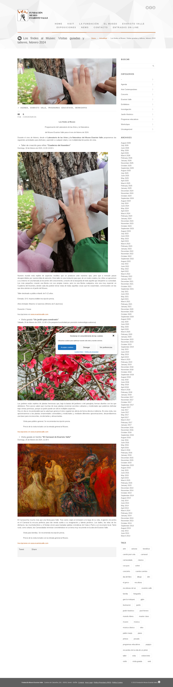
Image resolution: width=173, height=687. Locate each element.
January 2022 (126, 279)
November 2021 (127, 284)
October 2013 (126, 523)
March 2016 (125, 450)
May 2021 (125, 297)
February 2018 (126, 392)
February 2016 (126, 453)
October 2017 (126, 402)
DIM (148, 577)
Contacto (101, 27)
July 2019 (124, 349)
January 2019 (126, 364)
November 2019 (127, 342)
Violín (125, 661)
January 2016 (126, 455)
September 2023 (127, 228)
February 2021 (126, 304)
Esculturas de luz (129, 588)
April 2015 (125, 478)
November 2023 (127, 223)
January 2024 (126, 218)
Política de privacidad (91, 352)
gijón (142, 599)
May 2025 (125, 178)
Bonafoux (146, 549)
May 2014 (125, 506)
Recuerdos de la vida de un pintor (135, 650)
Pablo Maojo (127, 633)
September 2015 (127, 465)
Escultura (138, 582)
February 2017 (126, 422)
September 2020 (127, 317)
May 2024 (125, 208)
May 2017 (125, 415)
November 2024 (127, 193)
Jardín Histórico (127, 114)
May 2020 (125, 327)
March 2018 (125, 390)
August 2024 (126, 201)
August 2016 (126, 437)
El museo (110, 24)
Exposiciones (66, 27)
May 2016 (125, 445)
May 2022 (125, 269)
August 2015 (126, 468)
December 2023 (127, 221)
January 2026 (126, 161)
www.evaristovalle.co (39, 314)
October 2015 (126, 463)
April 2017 (125, 417)
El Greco (126, 582)
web (149, 661)
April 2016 (125, 448)
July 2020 (124, 322)
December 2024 (127, 191)
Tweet (21, 549)
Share (34, 549)
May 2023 (125, 239)
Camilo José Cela (129, 554)
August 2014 (126, 498)
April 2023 (125, 241)
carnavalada (127, 560)
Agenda (24, 108)
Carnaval (144, 554)
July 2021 (124, 291)
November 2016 (127, 430)
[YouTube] (153, 7)
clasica (140, 560)
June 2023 (125, 236)
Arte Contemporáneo (129, 89)
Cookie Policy (79, 352)
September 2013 (127, 526)
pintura (125, 639)
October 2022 (126, 256)
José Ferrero (144, 611)
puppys (148, 644)
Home (58, 24)
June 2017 (125, 412)
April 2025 (125, 181)
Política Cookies (117, 682)
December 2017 (127, 397)
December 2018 (127, 367)
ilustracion (127, 605)
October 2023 (126, 226)
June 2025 (125, 176)
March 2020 (125, 332)
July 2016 (124, 440)
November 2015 (127, 460)
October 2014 (126, 493)
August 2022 (126, 261)
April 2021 (125, 299)
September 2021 (127, 289)
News (85, 27)
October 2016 (126, 432)
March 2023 (125, 244)
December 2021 (127, 281)
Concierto (126, 571)
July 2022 (124, 264)
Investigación (126, 109)
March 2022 (125, 274)
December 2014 (127, 488)
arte (124, 549)
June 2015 (125, 473)
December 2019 (127, 339)
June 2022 (125, 266)
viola (134, 656)
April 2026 (125, 153)
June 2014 (125, 503)
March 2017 (125, 420)
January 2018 (126, 395)
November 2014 (127, 490)
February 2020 (126, 334)
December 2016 (127, 427)
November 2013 (127, 521)
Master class (144, 616)
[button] (113, 335)
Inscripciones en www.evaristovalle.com (33, 432)
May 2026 (125, 150)
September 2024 (127, 198)
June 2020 (125, 324)
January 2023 (126, 249)
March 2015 (125, 480)
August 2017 (126, 407)
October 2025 (126, 166)
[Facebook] (150, 7)
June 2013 (125, 533)
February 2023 (126, 246)
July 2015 (124, 470)
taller (125, 656)
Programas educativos (60, 108)
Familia (125, 594)
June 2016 (125, 443)
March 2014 (125, 510)
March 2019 (125, 359)
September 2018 (127, 375)
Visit (70, 24)
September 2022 (127, 259)
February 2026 (126, 158)
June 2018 (125, 382)
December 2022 (127, 251)
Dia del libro (127, 577)
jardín (138, 605)
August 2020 (126, 319)
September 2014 (127, 495)
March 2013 (125, 536)
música (136, 622)
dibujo (139, 577)
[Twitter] (147, 7)
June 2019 (125, 352)
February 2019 (126, 362)
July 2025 (124, 173)
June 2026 (125, 148)
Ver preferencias (106, 347)
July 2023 (124, 234)
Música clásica (128, 627)
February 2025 (126, 186)
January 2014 (126, 516)
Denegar (86, 347)
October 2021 (126, 286)
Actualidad (103, 38)
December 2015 (127, 458)
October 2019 (126, 344)
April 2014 (125, 508)
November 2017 (127, 400)
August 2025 (126, 171)
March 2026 (125, 155)
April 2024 (125, 211)
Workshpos (81, 108)
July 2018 (124, 380)
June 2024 (125, 206)
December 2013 (127, 518)
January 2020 (126, 337)
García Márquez (129, 599)
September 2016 (127, 435)
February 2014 (126, 513)
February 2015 (126, 483)
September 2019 (127, 347)
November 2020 (127, 312)
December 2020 (127, 309)
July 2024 (124, 203)
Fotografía (137, 594)
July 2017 (124, 410)
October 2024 (126, 196)
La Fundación (89, 24)
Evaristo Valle (133, 24)
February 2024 (126, 216)
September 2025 (127, 168)
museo (125, 622)
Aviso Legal (89, 682)
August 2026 (126, 143)
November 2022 (127, 254)
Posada (136, 639)
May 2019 (125, 354)
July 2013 (124, 531)
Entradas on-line (126, 27)
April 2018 (125, 387)
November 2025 (127, 163)
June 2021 (125, 294)
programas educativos (131, 644)
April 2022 (125, 271)
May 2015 (125, 475)
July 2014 (124, 500)
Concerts (124, 94)
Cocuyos (126, 566)
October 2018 (126, 372)
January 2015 (126, 485)
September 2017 (127, 405)
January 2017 (126, 425)
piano (140, 633)
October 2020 (126, 314)
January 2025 (126, 188)
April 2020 (125, 329)
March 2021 (125, 301)
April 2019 (125, 357)
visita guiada (137, 661)
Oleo (141, 627)
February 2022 (126, 276)
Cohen (137, 566)
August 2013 (126, 528)
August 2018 (126, 377)
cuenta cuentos (141, 571)
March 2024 (125, 213)
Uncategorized (126, 129)
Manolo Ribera (128, 616)
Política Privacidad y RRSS (102, 682)
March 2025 (125, 183)
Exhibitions (125, 104)
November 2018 (127, 370)
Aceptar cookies (67, 347)
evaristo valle (147, 588)
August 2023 (126, 231)
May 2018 (125, 385)
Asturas (134, 549)
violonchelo (145, 656)
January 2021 (126, 307)
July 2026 (124, 145)
